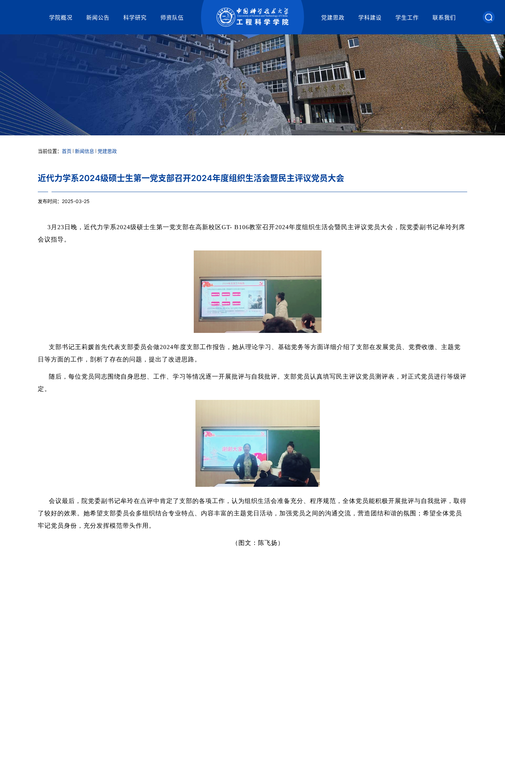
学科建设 (370, 17)
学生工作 (407, 17)
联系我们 (444, 17)
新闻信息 (84, 151)
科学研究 (135, 17)
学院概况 (60, 17)
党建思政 (333, 17)
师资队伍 (172, 17)
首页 (66, 151)
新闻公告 (98, 17)
